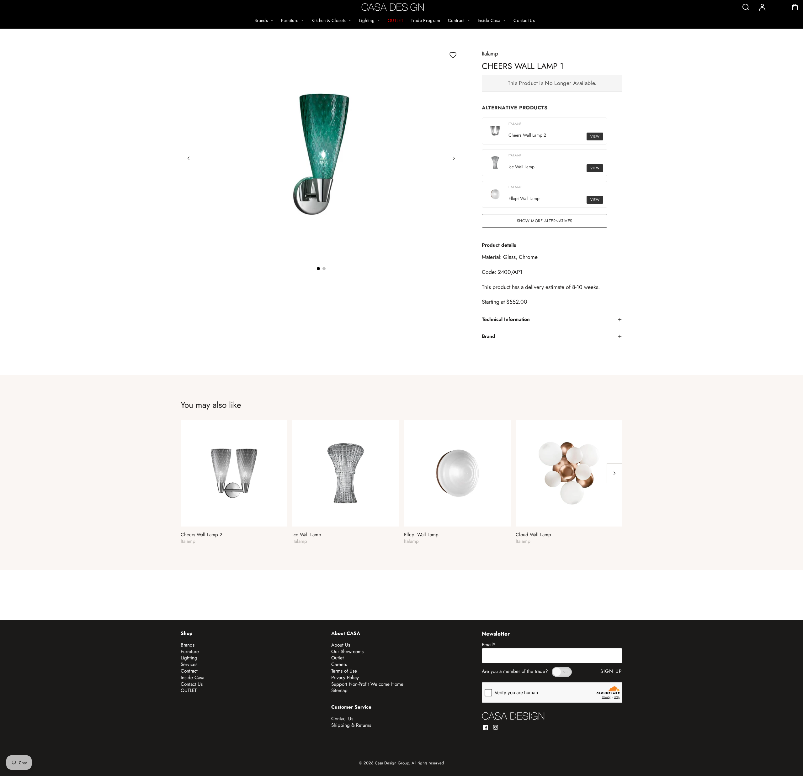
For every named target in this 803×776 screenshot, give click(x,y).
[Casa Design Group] (513, 716)
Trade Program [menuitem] (425, 20)
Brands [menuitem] (261, 20)
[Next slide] (454, 158)
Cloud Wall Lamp (533, 535)
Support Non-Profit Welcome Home (367, 684)
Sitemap (339, 690)
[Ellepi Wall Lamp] (457, 473)
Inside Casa (192, 677)
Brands (187, 645)
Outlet (337, 657)
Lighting (189, 657)
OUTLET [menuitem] (395, 20)
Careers (339, 664)
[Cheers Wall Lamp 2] (234, 473)
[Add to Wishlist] (453, 55)
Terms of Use (344, 671)
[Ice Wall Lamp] (345, 473)
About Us (340, 645)
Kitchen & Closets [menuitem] (328, 20)
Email (489, 644)
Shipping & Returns (351, 725)
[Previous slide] (188, 158)
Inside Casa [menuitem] (489, 20)
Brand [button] (488, 336)
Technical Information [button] (506, 319)
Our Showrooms (347, 651)
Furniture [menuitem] (289, 20)
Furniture (190, 651)
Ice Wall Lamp (306, 535)
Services (189, 664)
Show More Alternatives (544, 221)
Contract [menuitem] (456, 20)
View (594, 136)
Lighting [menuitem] (367, 20)
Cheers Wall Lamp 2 (201, 535)
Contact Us (192, 684)
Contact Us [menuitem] (524, 20)
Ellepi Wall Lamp (421, 535)
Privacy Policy (345, 677)
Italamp (490, 54)
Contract (189, 671)
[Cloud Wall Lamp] (569, 473)
